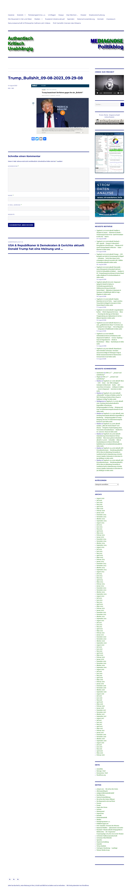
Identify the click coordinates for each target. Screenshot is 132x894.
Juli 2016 (99, 745)
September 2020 (102, 643)
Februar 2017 (101, 730)
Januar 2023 (100, 586)
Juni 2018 (99, 698)
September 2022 (102, 594)
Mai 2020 (99, 651)
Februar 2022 (101, 608)
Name (11, 195)
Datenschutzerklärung (86, 19)
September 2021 (101, 618)
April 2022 (100, 604)
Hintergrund (100, 811)
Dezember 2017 (101, 710)
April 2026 (100, 506)
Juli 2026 (99, 500)
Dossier (83, 15)
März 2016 (100, 753)
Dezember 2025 (101, 515)
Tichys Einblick (101, 846)
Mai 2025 (99, 529)
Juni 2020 (99, 649)
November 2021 (101, 614)
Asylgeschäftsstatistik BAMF (105, 793)
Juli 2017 (99, 720)
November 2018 (101, 688)
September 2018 (101, 692)
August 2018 (100, 694)
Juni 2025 (99, 527)
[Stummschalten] (118, 93)
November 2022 (101, 590)
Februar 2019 (101, 682)
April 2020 (100, 653)
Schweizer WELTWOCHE (104, 838)
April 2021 (100, 629)
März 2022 (100, 606)
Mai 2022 (99, 602)
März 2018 (100, 704)
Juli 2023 (99, 574)
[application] (109, 85)
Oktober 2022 (101, 592)
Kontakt (100, 19)
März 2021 (100, 631)
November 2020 (101, 639)
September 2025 (102, 521)
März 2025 (100, 533)
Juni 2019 (99, 673)
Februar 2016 (101, 755)
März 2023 (100, 582)
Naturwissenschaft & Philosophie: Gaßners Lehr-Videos (29, 23)
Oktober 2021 (101, 616)
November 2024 (101, 541)
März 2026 (100, 508)
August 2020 (100, 645)
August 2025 (100, 523)
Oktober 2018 (101, 690)
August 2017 (100, 718)
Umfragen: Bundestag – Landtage (107, 848)
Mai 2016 (99, 749)
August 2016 (100, 743)
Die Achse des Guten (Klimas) (106, 799)
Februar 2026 (101, 510)
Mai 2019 (99, 675)
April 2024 (100, 555)
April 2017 (100, 726)
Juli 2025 (99, 525)
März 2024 (100, 557)
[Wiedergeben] (97, 93)
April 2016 (100, 751)
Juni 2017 (99, 722)
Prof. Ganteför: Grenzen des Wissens (67, 23)
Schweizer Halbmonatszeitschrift (107, 836)
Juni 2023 (99, 576)
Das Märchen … (72, 15)
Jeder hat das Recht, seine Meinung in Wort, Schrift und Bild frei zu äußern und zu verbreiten (36, 885)
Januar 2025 (100, 537)
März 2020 (100, 655)
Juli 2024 (99, 549)
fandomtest (100, 373)
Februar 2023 (101, 584)
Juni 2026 (100, 502)
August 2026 (100, 498)
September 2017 (101, 716)
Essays (61, 15)
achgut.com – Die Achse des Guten (107, 789)
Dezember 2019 (101, 661)
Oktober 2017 (101, 714)
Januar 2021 (100, 635)
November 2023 (101, 565)
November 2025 (101, 517)
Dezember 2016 (101, 734)
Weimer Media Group (103, 850)
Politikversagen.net (102, 823)
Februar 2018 (101, 706)
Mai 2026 (99, 504)
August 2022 (100, 596)
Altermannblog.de (102, 791)
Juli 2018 (99, 696)
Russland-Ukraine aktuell (55, 19)
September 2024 (102, 545)
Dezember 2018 (101, 686)
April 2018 (100, 702)
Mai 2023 (99, 578)
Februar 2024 (101, 559)
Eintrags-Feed (101, 771)
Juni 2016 (99, 747)
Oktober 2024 (101, 543)
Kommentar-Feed (102, 773)
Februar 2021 (101, 633)
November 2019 (101, 663)
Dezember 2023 (101, 563)
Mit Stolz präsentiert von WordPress (78, 885)
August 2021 (100, 620)
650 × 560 (11, 88)
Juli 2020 (99, 647)
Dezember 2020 (101, 637)
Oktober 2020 (101, 641)
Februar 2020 (101, 657)
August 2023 (100, 572)
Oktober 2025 (101, 519)
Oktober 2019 (101, 665)
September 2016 (101, 741)
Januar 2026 (100, 513)
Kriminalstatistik (102, 817)
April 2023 (100, 580)
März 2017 (100, 728)
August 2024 (100, 547)
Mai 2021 (99, 627)
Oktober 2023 (101, 567)
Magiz (98, 377)
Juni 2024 (99, 551)
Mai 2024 (99, 553)
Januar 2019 (100, 684)
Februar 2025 (101, 535)
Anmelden (100, 769)
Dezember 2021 (101, 612)
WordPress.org (101, 775)
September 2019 (101, 667)
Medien (37, 19)
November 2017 (101, 712)
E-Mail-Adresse (15, 205)
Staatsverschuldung (97, 15)
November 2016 (101, 737)
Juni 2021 (99, 625)
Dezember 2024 (101, 539)
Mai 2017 (99, 724)
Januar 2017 (100, 732)
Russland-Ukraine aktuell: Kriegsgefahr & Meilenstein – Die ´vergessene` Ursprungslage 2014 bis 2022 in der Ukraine (110, 832)
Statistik (20, 15)
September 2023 (101, 570)
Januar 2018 (100, 708)
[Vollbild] (121, 93)
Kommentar (13, 166)
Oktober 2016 (101, 739)
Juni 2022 (99, 600)
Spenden (70, 19)
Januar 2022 (100, 610)
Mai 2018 (99, 700)
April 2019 (100, 677)
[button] (109, 85)
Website (11, 214)
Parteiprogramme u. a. (36, 15)
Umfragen (52, 15)
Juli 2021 (99, 622)
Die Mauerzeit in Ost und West (20, 19)
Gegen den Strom (102, 807)
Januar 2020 (100, 659)
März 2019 (100, 679)
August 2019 (100, 669)
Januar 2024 (100, 561)
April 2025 (100, 531)
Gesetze (11, 15)
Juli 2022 (99, 598)
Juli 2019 (99, 671)
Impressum (110, 19)
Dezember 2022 (101, 588)
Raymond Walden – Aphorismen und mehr (110, 828)
